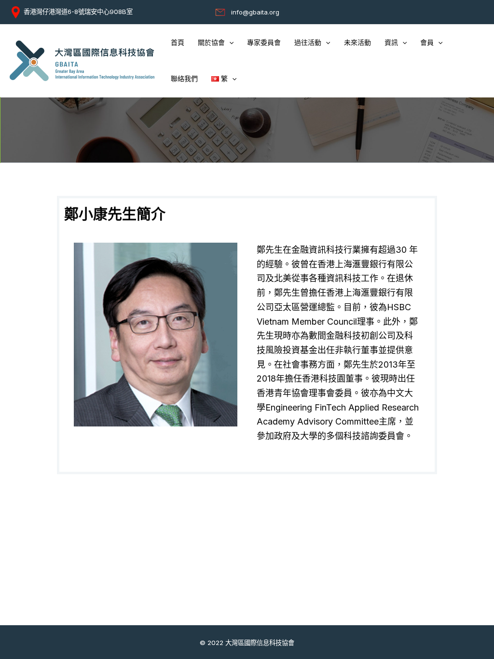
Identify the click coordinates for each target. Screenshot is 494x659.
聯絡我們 (184, 78)
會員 (427, 42)
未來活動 (357, 42)
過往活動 (307, 42)
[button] (229, 43)
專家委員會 (264, 42)
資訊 (391, 42)
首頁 (177, 42)
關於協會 (211, 42)
